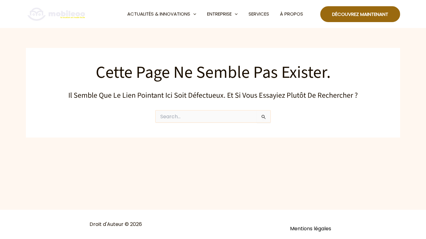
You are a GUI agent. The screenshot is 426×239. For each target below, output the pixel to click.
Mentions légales (310, 228)
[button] (193, 14)
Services (259, 14)
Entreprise (219, 14)
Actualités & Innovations (158, 14)
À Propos (291, 14)
